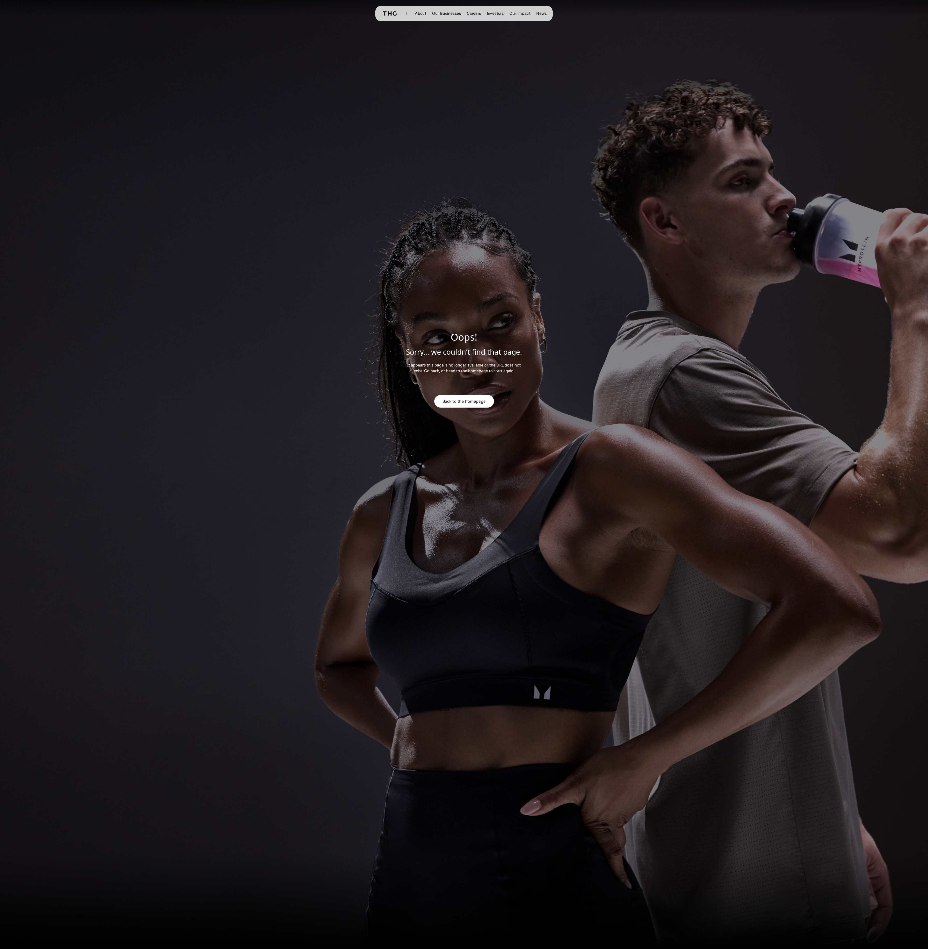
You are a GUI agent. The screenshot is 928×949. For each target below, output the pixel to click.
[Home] (389, 13)
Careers (474, 13)
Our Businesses (446, 13)
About (420, 13)
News (541, 13)
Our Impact (519, 13)
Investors (495, 13)
